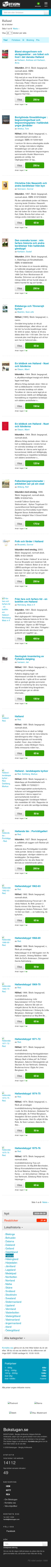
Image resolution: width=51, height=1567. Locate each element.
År (23, 40)
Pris (37, 40)
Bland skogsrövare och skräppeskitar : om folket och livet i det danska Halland (32, 54)
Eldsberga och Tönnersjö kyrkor (29, 307)
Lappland (10, 1269)
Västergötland (12, 1316)
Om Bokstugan (11, 1499)
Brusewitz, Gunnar (25, 544)
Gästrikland (11, 1252)
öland (8, 1326)
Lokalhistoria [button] (12, 1227)
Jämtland (10, 1266)
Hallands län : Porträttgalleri (31, 831)
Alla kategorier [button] (14, 1338)
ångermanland (13, 1323)
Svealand (10, 1298)
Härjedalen (11, 1262)
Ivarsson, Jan (23, 662)
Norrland (10, 1280)
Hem (7, 1486)
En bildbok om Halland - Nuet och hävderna (32, 365)
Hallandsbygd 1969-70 (28, 984)
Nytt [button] (25, 1213)
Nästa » (16, 28)
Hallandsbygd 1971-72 (28, 1039)
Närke (8, 1284)
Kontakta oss (7, 1347)
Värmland (10, 1309)
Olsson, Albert (23, 369)
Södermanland (13, 1301)
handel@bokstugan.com (11, 1519)
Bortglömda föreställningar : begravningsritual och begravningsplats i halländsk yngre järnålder (31, 121)
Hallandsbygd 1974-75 (28, 1093)
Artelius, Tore (23, 128)
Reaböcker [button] (25, 1220)
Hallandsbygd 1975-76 (28, 1148)
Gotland (9, 1248)
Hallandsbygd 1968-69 (28, 938)
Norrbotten (11, 1277)
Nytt (8, 1490)
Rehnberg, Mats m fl (26, 604)
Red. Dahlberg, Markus (27, 774)
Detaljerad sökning (10, 1547)
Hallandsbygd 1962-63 (28, 886)
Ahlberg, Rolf (23, 486)
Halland (19, 716)
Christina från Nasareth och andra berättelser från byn (31, 184)
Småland (10, 1291)
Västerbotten (12, 1312)
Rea (7, 1494)
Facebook (10, 1531)
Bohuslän (10, 1237)
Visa (19, 99)
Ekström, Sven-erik (25, 311)
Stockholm (11, 1294)
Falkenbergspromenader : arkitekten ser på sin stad (30, 482)
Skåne (8, 1287)
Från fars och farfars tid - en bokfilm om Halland (31, 600)
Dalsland (10, 1245)
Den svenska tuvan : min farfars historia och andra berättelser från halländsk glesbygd (30, 244)
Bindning (30, 40)
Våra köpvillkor (11, 1506)
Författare (16, 40)
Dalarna (9, 1241)
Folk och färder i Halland (29, 541)
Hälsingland (11, 1259)
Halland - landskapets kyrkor (31, 771)
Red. (19, 719)
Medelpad (10, 1273)
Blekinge (10, 1234)
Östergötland (12, 1330)
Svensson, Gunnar (25, 188)
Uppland (10, 1305)
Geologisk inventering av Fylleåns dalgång (29, 657)
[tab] (25, 1213)
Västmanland (12, 1319)
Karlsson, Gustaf (24, 251)
